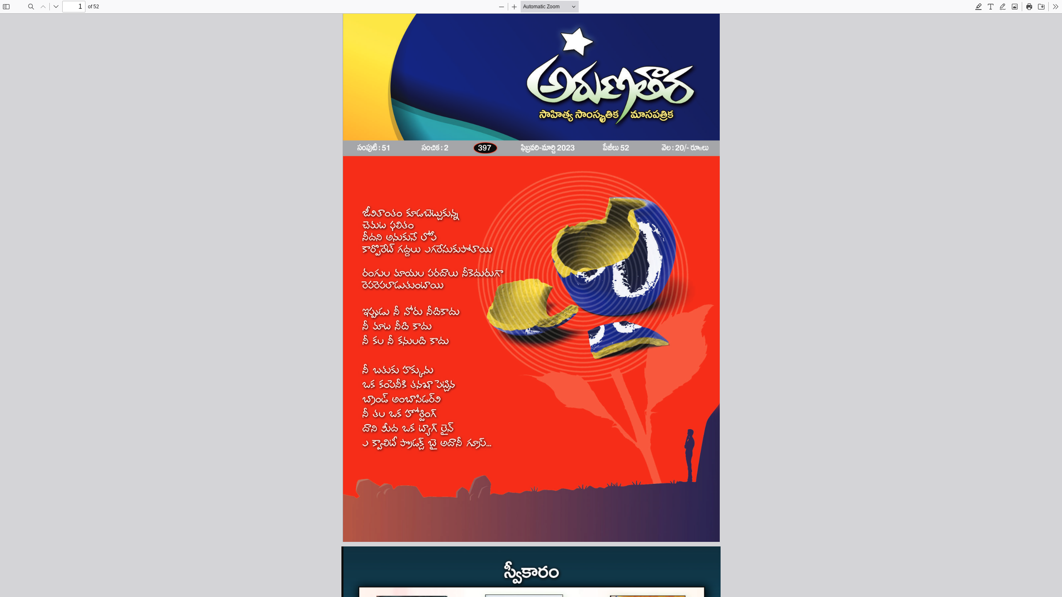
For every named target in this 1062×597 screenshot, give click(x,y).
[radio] (978, 6)
